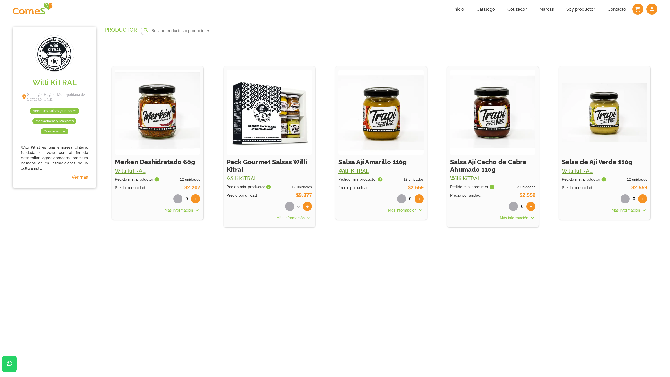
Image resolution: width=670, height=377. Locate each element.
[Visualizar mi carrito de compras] (637, 9)
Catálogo (486, 9)
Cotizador (517, 9)
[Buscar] (146, 31)
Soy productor (580, 9)
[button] (157, 210)
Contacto (617, 9)
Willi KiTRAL (130, 171)
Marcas (546, 9)
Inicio (459, 9)
